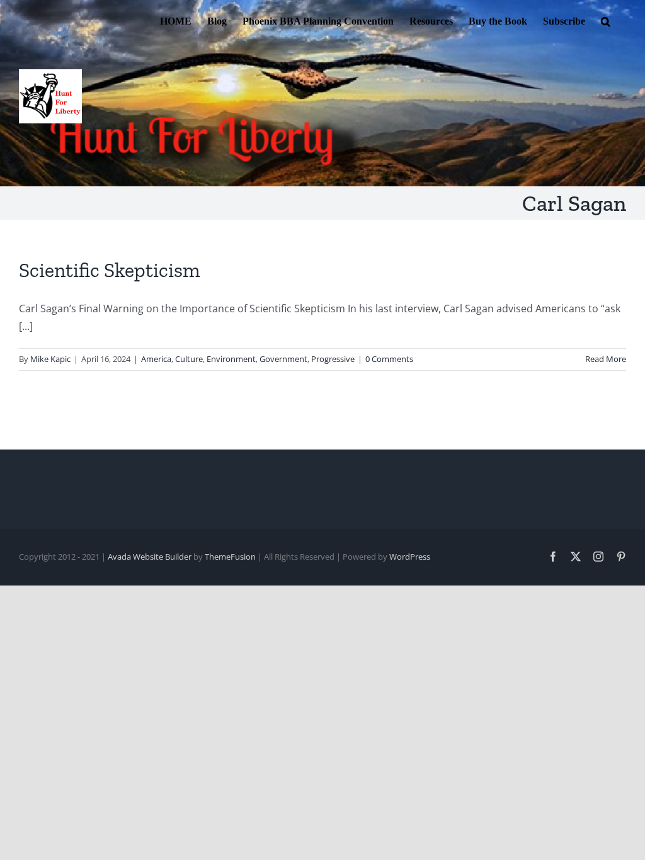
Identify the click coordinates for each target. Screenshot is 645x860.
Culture (189, 359)
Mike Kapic (50, 359)
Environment (231, 359)
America (156, 359)
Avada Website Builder (149, 556)
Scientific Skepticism (109, 270)
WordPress (409, 556)
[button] (605, 20)
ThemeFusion (230, 556)
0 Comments (389, 359)
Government (283, 359)
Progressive (333, 359)
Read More (605, 359)
